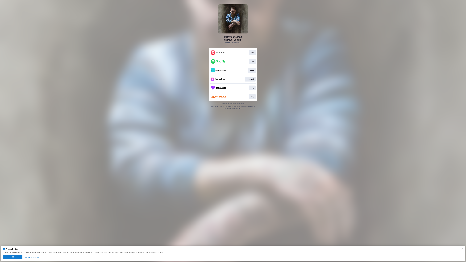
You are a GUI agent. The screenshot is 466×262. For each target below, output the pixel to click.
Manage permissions (32, 257)
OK (13, 257)
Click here (249, 106)
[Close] (462, 249)
